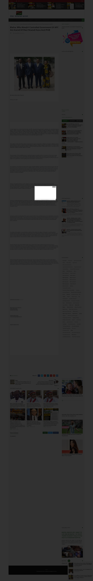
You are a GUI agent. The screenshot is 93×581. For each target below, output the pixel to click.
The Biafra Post (47, 199)
